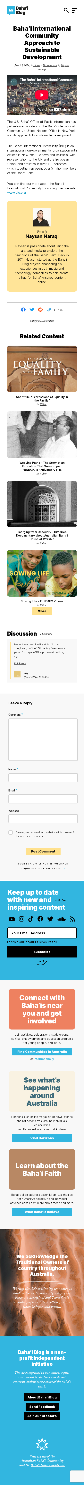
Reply (22, 663)
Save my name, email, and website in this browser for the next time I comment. (46, 834)
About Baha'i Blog (42, 1397)
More (42, 611)
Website (13, 810)
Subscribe (42, 952)
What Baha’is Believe (42, 1212)
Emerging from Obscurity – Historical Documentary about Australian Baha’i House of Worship (42, 535)
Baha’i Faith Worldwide (48, 1465)
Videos (36, 65)
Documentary (50, 65)
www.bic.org (16, 192)
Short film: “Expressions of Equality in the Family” (42, 398)
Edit (16, 663)
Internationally (44, 1059)
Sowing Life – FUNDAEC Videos (42, 601)
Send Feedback (42, 1407)
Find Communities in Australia (42, 1052)
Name (13, 769)
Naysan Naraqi (42, 236)
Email (13, 790)
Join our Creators (42, 1416)
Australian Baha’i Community (42, 1460)
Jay (26, 673)
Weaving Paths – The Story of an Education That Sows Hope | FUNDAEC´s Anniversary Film (42, 466)
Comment (15, 714)
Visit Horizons (42, 1138)
